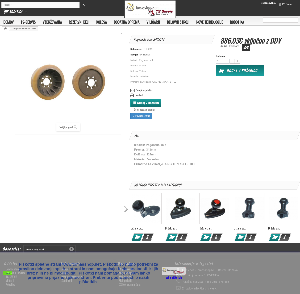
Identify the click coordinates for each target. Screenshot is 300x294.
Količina (220, 56)
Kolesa (101, 22)
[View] (147, 237)
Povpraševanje (142, 116)
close (7, 273)
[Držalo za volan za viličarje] (146, 208)
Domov (8, 22)
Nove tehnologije (209, 22)
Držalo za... (137, 228)
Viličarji (153, 22)
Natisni (139, 95)
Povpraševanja (268, 3)
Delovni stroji (178, 22)
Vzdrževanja (52, 22)
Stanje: (134, 54)
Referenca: (136, 49)
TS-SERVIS (28, 22)
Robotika (237, 22)
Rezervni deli (79, 22)
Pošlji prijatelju (144, 90)
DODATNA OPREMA (127, 22)
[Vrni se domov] (5, 29)
